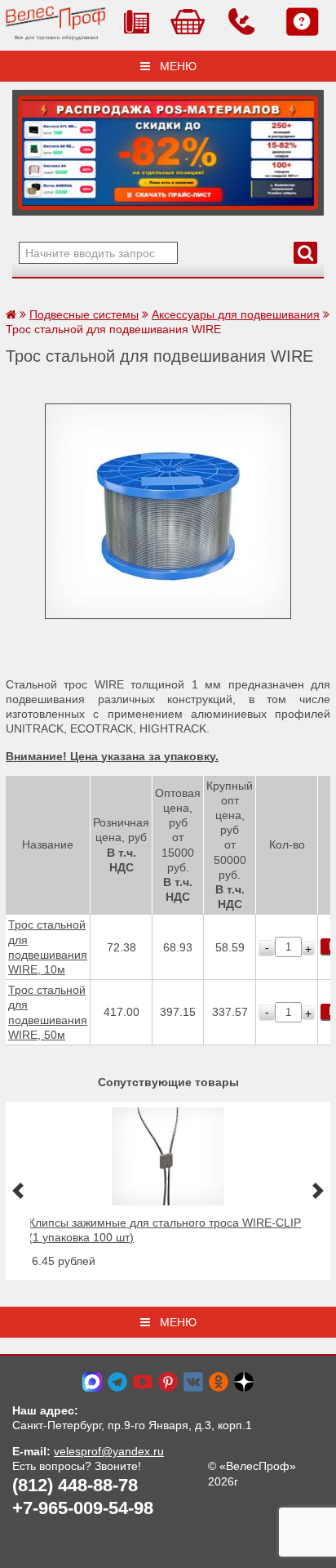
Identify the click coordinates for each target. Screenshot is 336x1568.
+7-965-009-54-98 (82, 1508)
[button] (18, 1190)
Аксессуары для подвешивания (236, 314)
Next (30, 148)
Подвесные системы (84, 314)
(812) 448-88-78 (75, 1485)
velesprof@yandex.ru (109, 1451)
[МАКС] (92, 1381)
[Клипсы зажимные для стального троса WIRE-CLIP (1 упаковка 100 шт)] (167, 1201)
